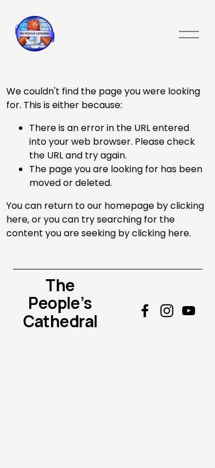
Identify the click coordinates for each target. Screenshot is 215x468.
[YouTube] (189, 311)
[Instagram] (167, 311)
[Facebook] (145, 311)
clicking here (160, 233)
